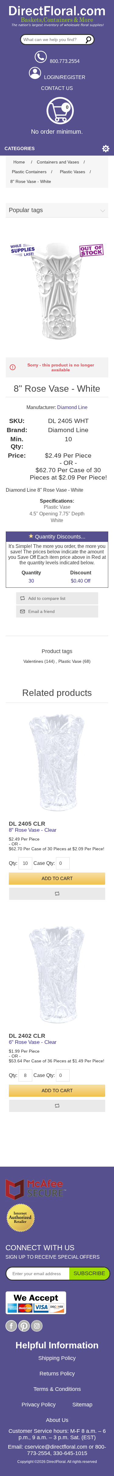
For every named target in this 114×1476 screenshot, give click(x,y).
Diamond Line (72, 407)
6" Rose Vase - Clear (33, 1042)
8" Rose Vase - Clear (33, 830)
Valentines (33, 661)
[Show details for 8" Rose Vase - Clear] (57, 763)
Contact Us (57, 88)
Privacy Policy (39, 1405)
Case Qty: (44, 863)
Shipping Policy (57, 1358)
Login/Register (64, 77)
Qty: (13, 863)
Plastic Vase (69, 661)
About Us (57, 1420)
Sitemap (82, 1405)
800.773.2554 (65, 61)
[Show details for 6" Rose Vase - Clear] (57, 975)
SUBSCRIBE (89, 1273)
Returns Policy (57, 1374)
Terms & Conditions (57, 1389)
